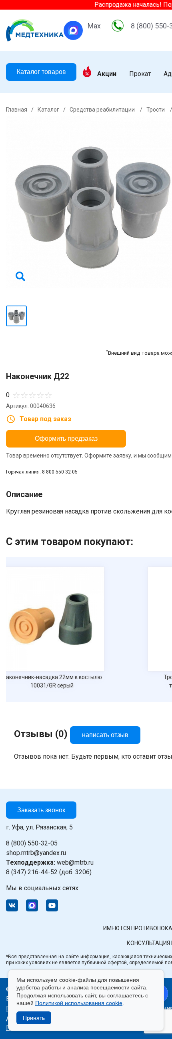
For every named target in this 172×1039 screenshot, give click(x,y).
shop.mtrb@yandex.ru (36, 853)
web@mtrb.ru (50, 862)
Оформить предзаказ (66, 438)
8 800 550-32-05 (60, 472)
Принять (34, 1018)
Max (94, 26)
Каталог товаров (41, 71)
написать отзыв (105, 734)
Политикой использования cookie (78, 1003)
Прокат (140, 74)
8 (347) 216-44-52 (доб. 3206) (49, 872)
